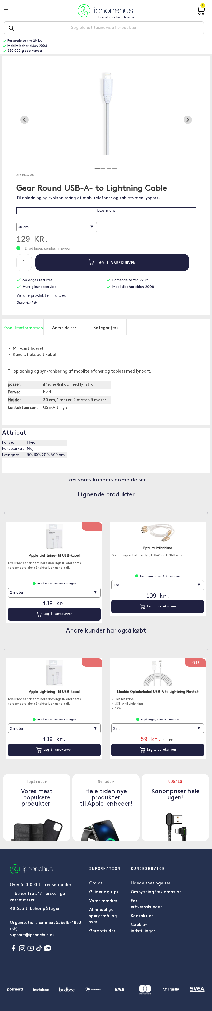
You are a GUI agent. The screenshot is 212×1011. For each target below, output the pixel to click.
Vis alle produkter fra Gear (42, 296)
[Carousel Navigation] (2, 511)
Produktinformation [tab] (23, 328)
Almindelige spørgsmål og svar (103, 916)
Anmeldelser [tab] (64, 328)
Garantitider (102, 931)
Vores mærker (103, 901)
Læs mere (106, 211)
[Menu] (10, 10)
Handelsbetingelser (151, 883)
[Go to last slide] (24, 120)
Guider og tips (103, 892)
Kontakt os (142, 916)
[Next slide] (188, 120)
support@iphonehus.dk (32, 935)
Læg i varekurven (115, 262)
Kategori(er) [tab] (106, 328)
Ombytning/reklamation (156, 892)
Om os (96, 883)
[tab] (97, 168)
